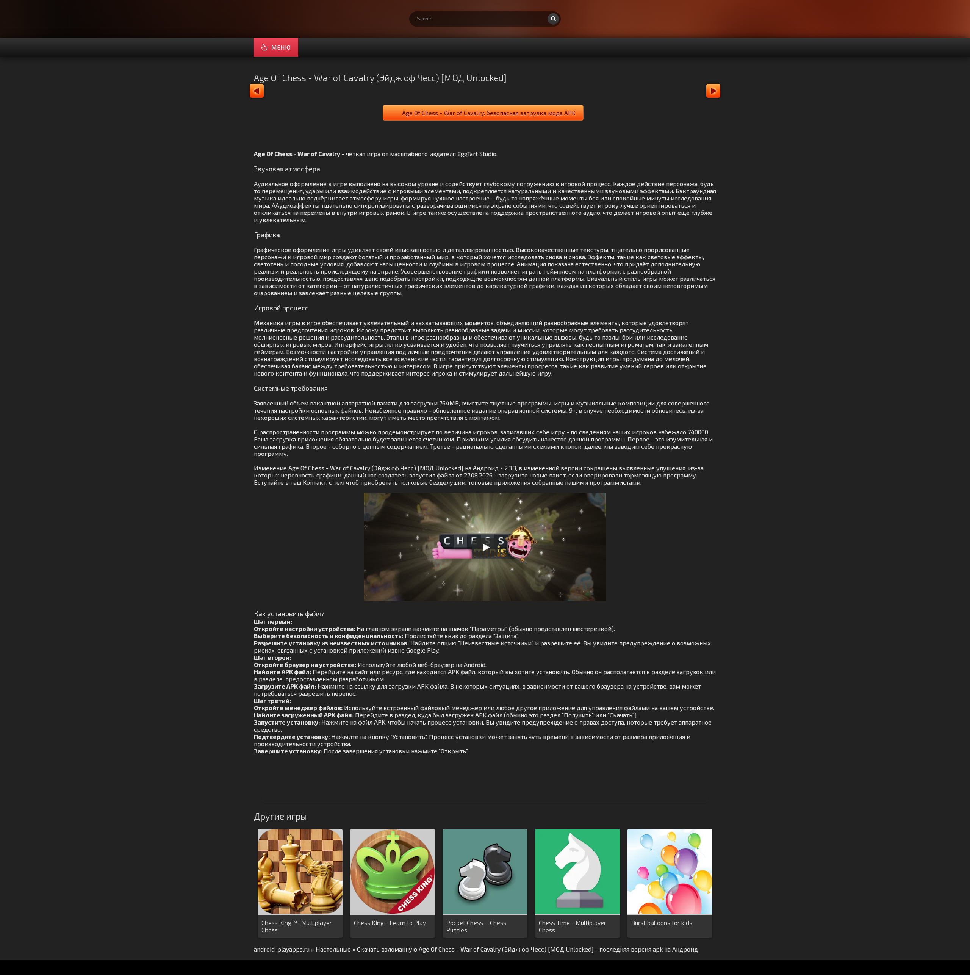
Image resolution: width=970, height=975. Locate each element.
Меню (281, 47)
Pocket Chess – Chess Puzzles (476, 926)
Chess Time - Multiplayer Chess (572, 926)
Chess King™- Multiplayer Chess (296, 926)
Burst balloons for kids (661, 922)
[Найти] (553, 19)
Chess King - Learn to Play (390, 922)
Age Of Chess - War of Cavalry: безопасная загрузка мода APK (489, 112)
